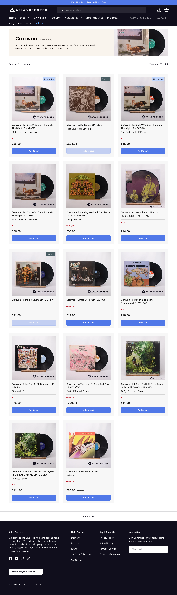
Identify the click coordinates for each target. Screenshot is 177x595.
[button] (166, 10)
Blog (11, 23)
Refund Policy (106, 543)
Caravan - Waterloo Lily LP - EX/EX (84, 124)
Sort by (12, 64)
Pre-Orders (113, 17)
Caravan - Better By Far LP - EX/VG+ (85, 299)
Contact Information (109, 554)
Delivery (75, 537)
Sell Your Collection (141, 18)
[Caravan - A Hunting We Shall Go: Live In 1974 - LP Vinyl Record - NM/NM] (88, 186)
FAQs (74, 548)
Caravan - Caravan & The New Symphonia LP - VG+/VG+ (137, 301)
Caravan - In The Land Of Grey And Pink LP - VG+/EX (87, 386)
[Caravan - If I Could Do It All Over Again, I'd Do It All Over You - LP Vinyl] (143, 358)
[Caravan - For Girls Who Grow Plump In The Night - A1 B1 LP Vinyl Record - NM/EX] (34, 99)
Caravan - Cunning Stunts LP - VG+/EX (32, 299)
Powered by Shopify (34, 585)
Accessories (72, 17)
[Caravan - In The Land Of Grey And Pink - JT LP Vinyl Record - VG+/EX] (88, 358)
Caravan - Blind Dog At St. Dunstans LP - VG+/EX (33, 386)
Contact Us (77, 559)
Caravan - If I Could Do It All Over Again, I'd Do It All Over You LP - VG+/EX (33, 473)
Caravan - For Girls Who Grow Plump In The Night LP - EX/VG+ (141, 126)
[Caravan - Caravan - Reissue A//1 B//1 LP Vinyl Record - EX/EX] (88, 445)
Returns (75, 543)
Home (12, 17)
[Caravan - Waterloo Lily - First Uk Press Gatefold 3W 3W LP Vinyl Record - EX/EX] (88, 99)
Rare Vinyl (55, 17)
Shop (22, 17)
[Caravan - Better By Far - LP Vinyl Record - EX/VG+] (88, 274)
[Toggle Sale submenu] (42, 23)
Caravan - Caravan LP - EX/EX (82, 471)
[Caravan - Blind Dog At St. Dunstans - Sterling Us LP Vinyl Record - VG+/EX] (34, 358)
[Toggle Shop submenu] (27, 17)
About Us (23, 23)
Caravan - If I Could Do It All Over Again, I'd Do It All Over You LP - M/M (142, 386)
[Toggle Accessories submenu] (80, 17)
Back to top (88, 516)
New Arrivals (39, 17)
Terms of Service (107, 548)
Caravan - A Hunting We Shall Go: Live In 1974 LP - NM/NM (88, 214)
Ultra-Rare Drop (94, 17)
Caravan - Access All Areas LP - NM (139, 212)
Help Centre (161, 18)
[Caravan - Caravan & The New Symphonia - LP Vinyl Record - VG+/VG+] (143, 274)
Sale (37, 23)
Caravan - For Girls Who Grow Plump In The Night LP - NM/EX (32, 126)
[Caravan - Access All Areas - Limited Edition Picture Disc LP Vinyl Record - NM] (143, 186)
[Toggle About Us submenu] (30, 23)
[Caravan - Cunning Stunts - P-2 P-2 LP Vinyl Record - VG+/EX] (34, 274)
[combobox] (101, 10)
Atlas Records (20, 585)
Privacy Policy (106, 537)
